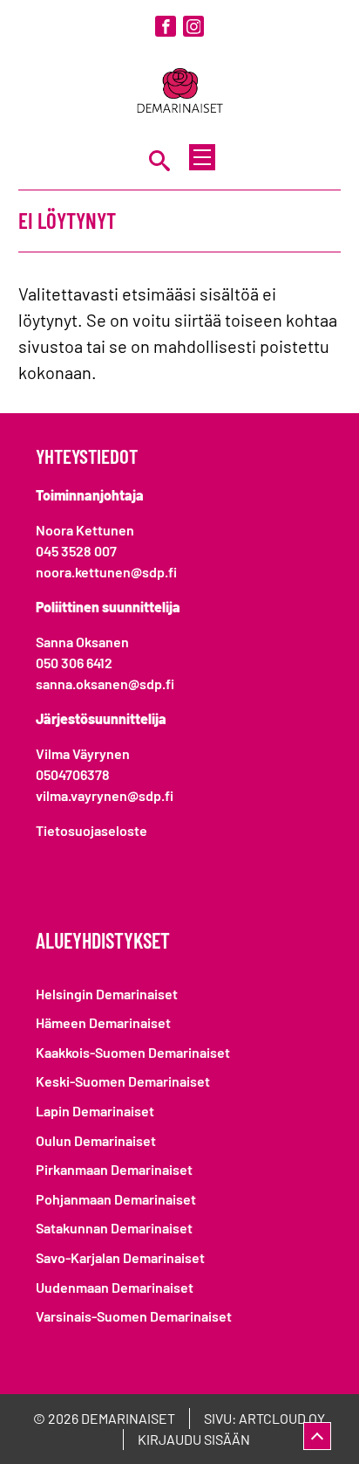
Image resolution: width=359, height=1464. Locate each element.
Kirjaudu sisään (194, 1439)
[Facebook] (165, 26)
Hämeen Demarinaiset (103, 1022)
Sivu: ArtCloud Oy (264, 1418)
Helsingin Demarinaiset (107, 993)
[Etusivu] (179, 92)
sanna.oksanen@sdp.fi (105, 683)
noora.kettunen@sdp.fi (106, 571)
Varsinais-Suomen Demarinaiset (134, 1316)
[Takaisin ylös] (317, 1436)
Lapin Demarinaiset (95, 1110)
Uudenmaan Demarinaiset (114, 1287)
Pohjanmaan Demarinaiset (116, 1199)
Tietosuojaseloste (91, 830)
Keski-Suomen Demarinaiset (123, 1081)
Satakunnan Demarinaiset (114, 1227)
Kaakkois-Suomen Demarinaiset (133, 1052)
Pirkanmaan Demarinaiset (114, 1169)
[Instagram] (193, 26)
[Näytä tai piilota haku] (159, 160)
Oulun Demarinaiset (96, 1140)
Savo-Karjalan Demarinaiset (120, 1257)
